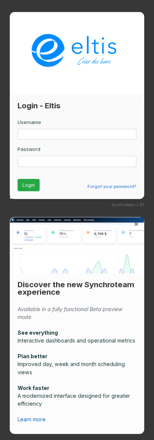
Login (28, 185)
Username (29, 122)
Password (29, 149)
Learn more (32, 419)
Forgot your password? (111, 186)
